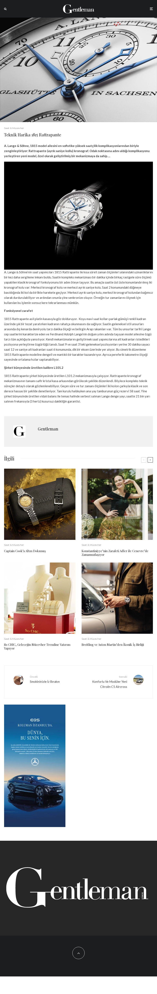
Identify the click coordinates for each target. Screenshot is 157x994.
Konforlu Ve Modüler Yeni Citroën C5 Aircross (109, 681)
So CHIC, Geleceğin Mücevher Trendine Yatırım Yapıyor (37, 646)
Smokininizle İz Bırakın (45, 679)
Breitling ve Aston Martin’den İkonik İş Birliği (113, 644)
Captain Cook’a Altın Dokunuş (25, 551)
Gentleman (48, 428)
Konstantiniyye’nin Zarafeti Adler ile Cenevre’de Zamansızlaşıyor (115, 552)
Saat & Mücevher (14, 128)
